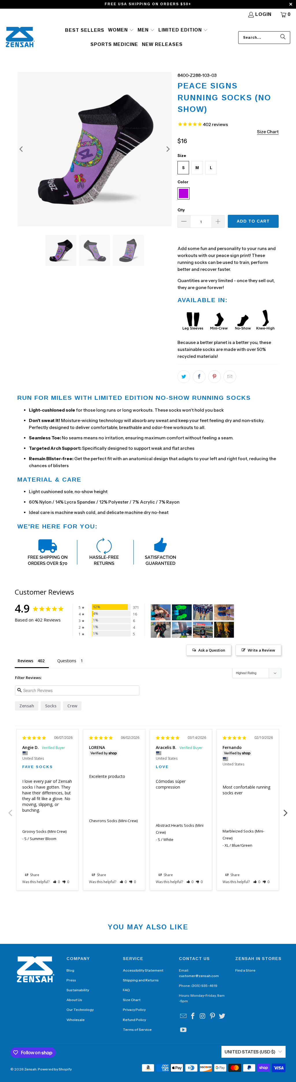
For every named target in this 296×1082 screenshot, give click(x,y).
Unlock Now (148, 564)
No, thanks (148, 582)
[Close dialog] (206, 486)
